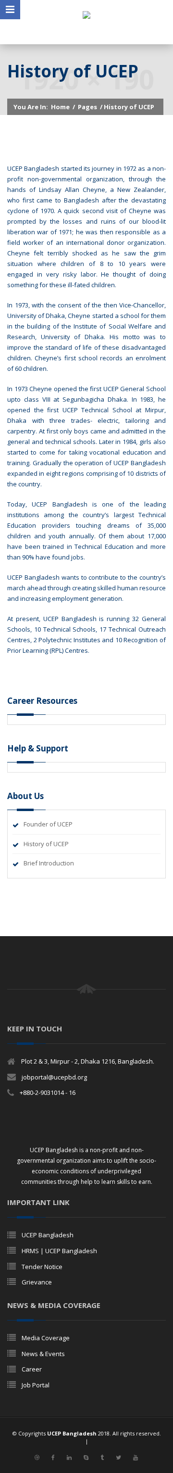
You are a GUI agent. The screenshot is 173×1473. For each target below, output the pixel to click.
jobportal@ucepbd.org (54, 1077)
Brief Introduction (49, 863)
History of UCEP (46, 843)
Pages (87, 106)
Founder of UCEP (48, 824)
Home (60, 106)
